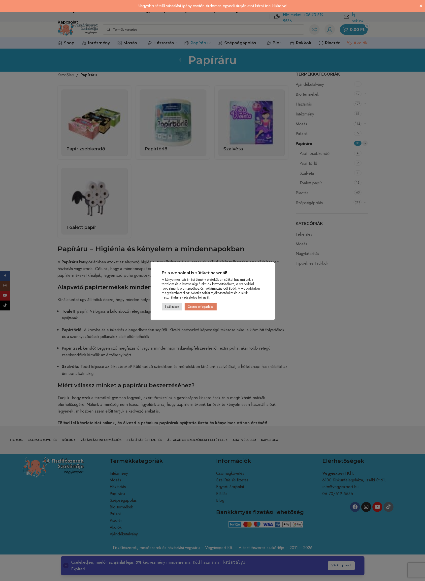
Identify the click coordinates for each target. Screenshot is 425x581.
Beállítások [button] (172, 306)
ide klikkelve (275, 6)
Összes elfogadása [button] (201, 306)
